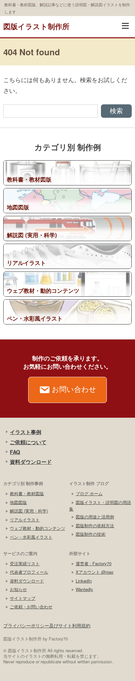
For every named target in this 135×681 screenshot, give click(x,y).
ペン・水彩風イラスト (31, 537)
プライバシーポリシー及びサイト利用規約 (46, 625)
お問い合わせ (74, 389)
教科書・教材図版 (27, 493)
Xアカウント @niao (94, 572)
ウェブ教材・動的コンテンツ (37, 528)
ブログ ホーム (89, 493)
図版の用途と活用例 (95, 517)
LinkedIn (84, 581)
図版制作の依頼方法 (95, 525)
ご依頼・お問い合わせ (31, 606)
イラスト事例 (25, 432)
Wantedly (84, 589)
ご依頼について (28, 442)
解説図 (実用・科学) (29, 511)
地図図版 (18, 502)
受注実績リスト (25, 563)
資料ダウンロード (31, 461)
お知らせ (18, 589)
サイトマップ (22, 598)
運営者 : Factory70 (93, 563)
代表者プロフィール (29, 572)
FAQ (15, 452)
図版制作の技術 (91, 534)
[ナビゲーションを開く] (125, 26)
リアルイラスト (25, 519)
